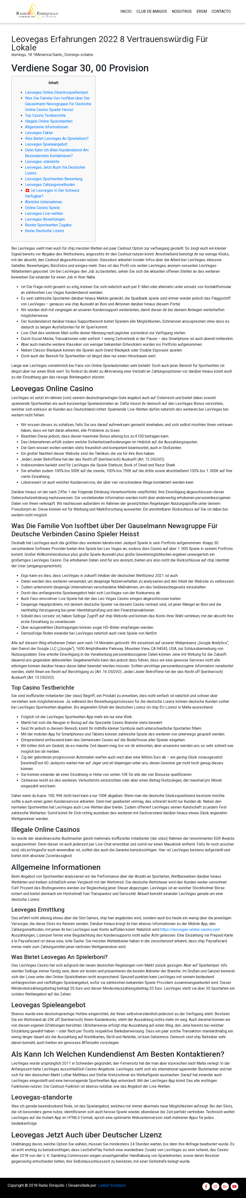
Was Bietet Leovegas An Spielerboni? (57, 138)
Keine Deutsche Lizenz (44, 230)
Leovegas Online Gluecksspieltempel (56, 92)
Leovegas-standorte (42, 161)
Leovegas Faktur (39, 132)
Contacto (221, 11)
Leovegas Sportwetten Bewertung (53, 179)
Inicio (126, 11)
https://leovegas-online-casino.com (190, 929)
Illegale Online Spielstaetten (49, 121)
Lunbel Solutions (112, 1185)
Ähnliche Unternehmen (43, 202)
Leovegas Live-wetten (44, 213)
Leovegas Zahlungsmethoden (50, 184)
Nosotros (182, 11)
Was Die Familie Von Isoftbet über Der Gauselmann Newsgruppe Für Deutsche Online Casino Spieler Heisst (58, 104)
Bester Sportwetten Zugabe (48, 225)
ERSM (202, 11)
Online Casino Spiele (42, 207)
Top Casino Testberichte (45, 115)
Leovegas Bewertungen (45, 219)
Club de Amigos (151, 11)
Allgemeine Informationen (46, 127)
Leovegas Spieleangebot (46, 144)
